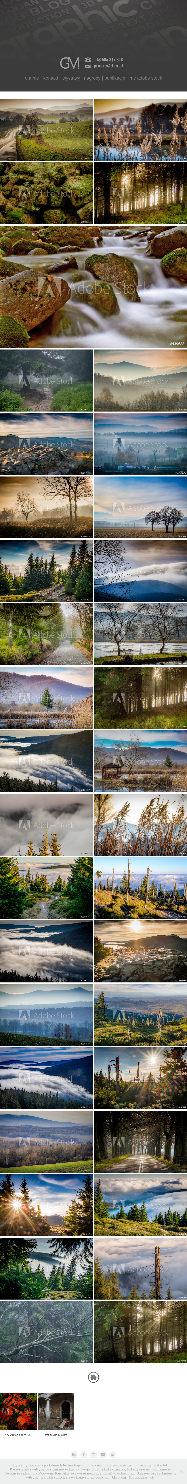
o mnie (32, 78)
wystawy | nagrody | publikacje (94, 78)
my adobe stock (146, 78)
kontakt (50, 78)
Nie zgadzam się (141, 1477)
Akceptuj (119, 1477)
